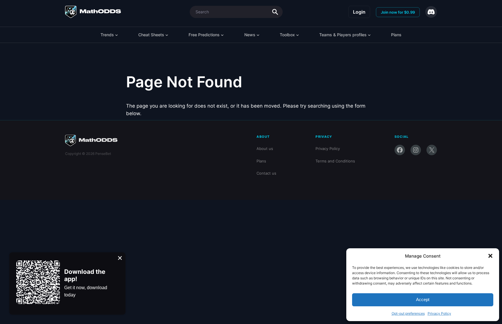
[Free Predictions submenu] (222, 34)
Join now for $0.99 (398, 12)
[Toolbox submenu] (297, 34)
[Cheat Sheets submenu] (166, 34)
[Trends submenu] (116, 34)
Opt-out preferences (408, 313)
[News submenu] (258, 34)
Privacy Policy (439, 313)
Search (275, 12)
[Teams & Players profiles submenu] (369, 34)
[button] (490, 256)
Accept (422, 299)
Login (359, 12)
